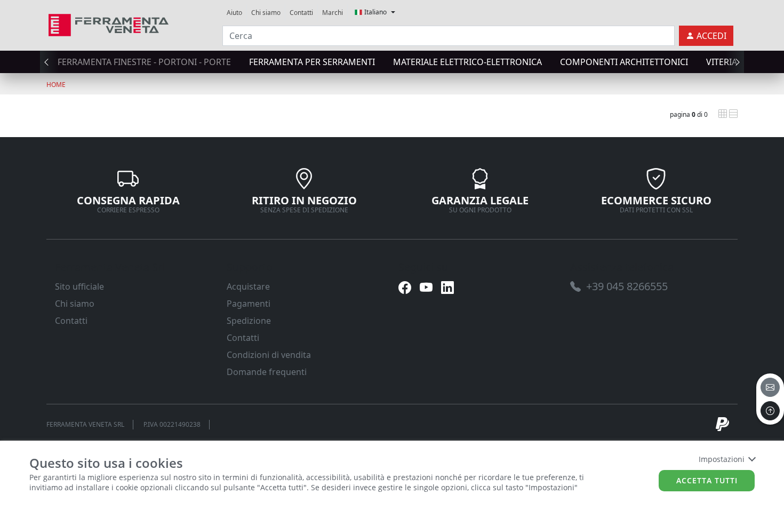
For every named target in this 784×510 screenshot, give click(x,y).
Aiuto (234, 12)
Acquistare (248, 286)
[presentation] (49, 62)
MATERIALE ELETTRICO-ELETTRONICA (467, 62)
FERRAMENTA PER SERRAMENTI (312, 62)
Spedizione (249, 320)
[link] (108, 24)
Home (56, 84)
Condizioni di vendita (269, 355)
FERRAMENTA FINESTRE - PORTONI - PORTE (144, 62)
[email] (770, 387)
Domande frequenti (267, 372)
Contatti (301, 12)
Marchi (332, 12)
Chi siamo (266, 12)
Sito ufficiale (79, 286)
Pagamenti (248, 303)
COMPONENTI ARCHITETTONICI (624, 62)
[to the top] (770, 410)
